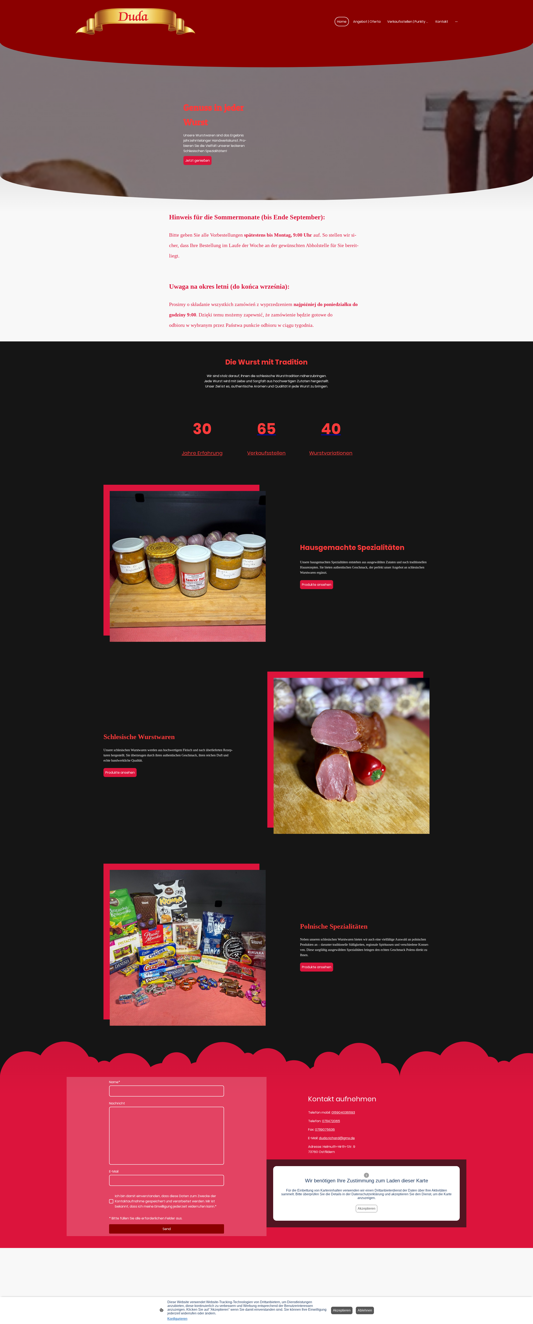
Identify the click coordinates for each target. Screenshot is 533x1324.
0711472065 (331, 1121)
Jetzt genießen (197, 160)
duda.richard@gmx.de (337, 1138)
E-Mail (113, 1171)
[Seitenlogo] (135, 21)
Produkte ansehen (316, 584)
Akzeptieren (366, 1208)
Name (114, 1082)
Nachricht (117, 1103)
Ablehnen (365, 1310)
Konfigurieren (177, 1318)
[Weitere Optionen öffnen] (456, 21)
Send (167, 1229)
